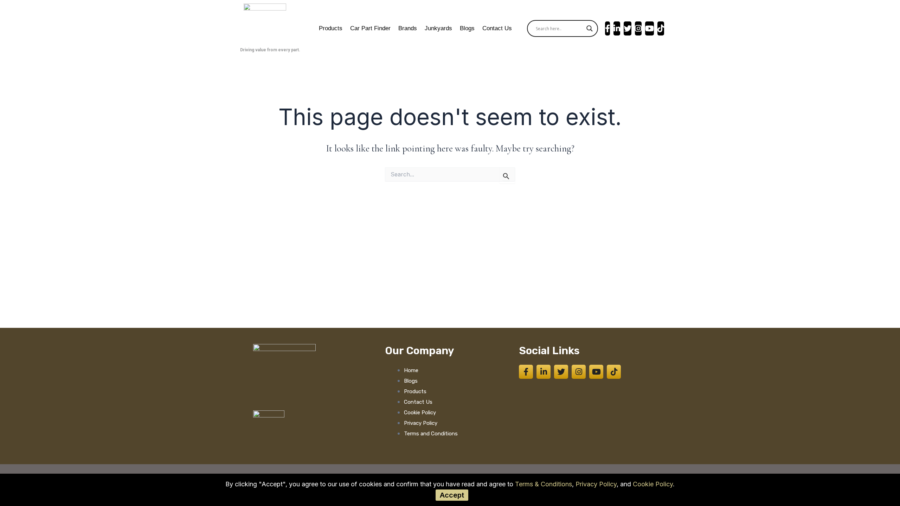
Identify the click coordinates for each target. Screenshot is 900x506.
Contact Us (497, 28)
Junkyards (438, 28)
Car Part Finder (370, 28)
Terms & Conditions (543, 484)
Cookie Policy (653, 484)
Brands (407, 28)
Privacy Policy (596, 484)
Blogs (467, 28)
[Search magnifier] (589, 28)
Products (330, 28)
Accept (452, 495)
